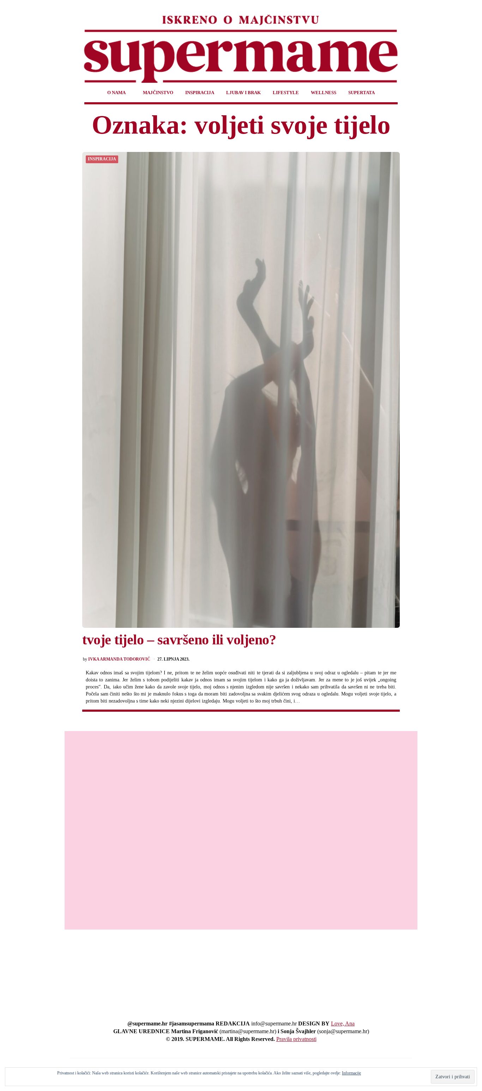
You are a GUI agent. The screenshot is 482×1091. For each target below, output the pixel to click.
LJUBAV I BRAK (243, 92)
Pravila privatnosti (296, 1039)
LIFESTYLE (286, 92)
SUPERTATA (361, 92)
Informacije (351, 1073)
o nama (116, 92)
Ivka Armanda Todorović (119, 659)
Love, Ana (343, 1023)
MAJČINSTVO (158, 92)
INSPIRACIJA (199, 92)
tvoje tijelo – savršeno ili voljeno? (179, 640)
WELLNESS (323, 92)
